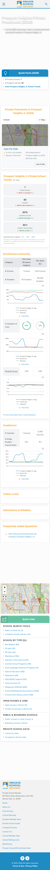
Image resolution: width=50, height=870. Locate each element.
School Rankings (9, 815)
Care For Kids (11, 149)
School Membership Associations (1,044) (22, 691)
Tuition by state (11, 733)
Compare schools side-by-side (17, 634)
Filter (43, 120)
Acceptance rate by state (15, 737)
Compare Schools (9, 827)
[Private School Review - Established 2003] (25, 4)
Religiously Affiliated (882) (16, 687)
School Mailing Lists (10, 840)
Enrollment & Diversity (16, 254)
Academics (10, 425)
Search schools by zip (14, 630)
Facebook (27, 858)
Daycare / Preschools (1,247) (16, 660)
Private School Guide (11, 823)
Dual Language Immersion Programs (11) (21, 667)
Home (4, 803)
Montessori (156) (12, 656)
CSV (22, 237)
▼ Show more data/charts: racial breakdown (19, 415)
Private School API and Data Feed (16, 848)
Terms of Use (18, 866)
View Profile (40, 164)
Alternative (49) (11, 675)
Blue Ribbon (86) (12, 644)
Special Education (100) (15, 671)
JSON (33, 237)
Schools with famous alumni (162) (19, 694)
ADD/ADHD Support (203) (16, 679)
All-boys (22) (10, 652)
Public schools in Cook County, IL (19, 719)
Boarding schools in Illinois (16, 723)
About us (6, 807)
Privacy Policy (31, 866)
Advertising (7, 844)
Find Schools (7, 811)
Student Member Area (11, 819)
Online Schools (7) (12, 683)
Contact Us (7, 831)
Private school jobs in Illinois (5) (18, 709)
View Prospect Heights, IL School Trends (22, 86)
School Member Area (11, 835)
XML (27, 237)
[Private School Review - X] (22, 858)
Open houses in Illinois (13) (16, 705)
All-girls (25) (10, 648)
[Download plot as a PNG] (42, 285)
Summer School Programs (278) (18, 664)
